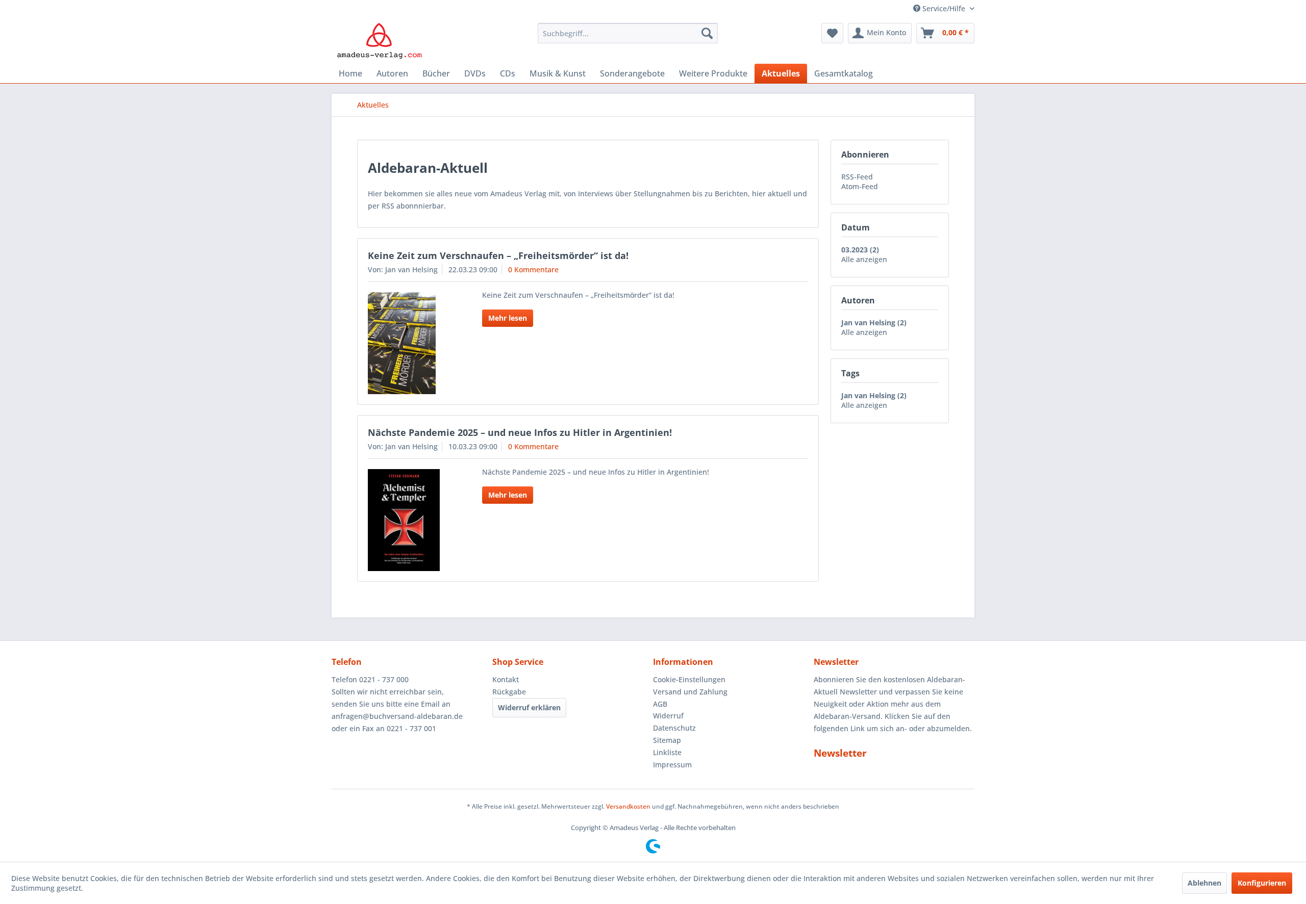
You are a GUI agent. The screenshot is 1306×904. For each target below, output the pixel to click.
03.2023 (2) (860, 249)
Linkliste (667, 752)
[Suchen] (707, 33)
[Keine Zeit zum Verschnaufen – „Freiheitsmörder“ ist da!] (412, 343)
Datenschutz (674, 728)
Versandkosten (628, 806)
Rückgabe (509, 691)
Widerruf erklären (529, 707)
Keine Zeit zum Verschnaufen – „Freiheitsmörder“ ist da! (498, 255)
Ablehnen (1204, 883)
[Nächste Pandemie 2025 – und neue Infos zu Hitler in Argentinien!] (412, 520)
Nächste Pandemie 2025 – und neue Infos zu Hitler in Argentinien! (520, 432)
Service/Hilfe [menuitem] (943, 8)
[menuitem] (628, 33)
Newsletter (840, 753)
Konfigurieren (1262, 883)
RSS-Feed (857, 177)
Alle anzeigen (864, 259)
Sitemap (667, 740)
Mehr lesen (507, 318)
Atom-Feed (859, 186)
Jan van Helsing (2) (874, 322)
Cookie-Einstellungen (689, 679)
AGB (660, 704)
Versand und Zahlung (690, 691)
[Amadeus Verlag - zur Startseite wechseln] (379, 41)
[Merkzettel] (832, 33)
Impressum (672, 764)
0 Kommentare (533, 269)
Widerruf (668, 715)
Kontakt (505, 679)
